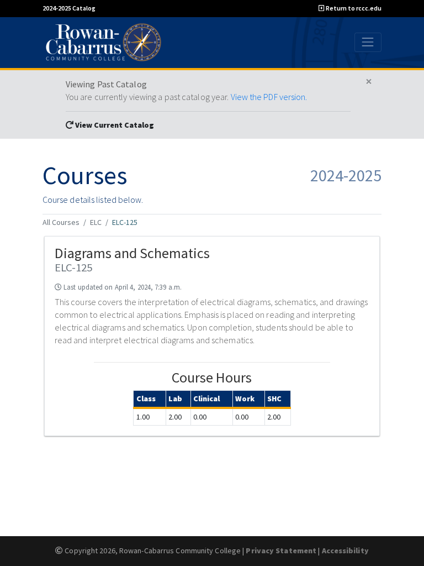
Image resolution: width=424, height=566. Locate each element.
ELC (96, 222)
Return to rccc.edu (353, 8)
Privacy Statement (281, 550)
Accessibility (345, 550)
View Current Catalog (113, 125)
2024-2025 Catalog (69, 8)
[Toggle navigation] (367, 42)
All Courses (61, 222)
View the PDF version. (269, 96)
